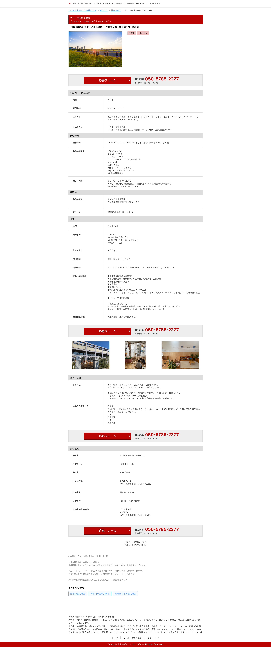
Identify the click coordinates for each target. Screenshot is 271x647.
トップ (115, 638)
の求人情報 (77, 593)
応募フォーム (107, 80)
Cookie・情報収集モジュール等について (141, 638)
